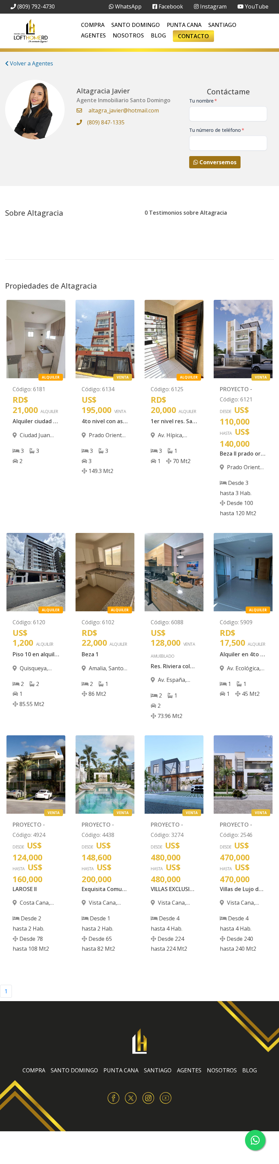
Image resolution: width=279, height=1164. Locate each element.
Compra (92, 25)
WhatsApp (128, 6)
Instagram (213, 6)
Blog (158, 35)
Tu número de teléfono (216, 130)
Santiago (222, 25)
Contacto (193, 36)
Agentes (93, 35)
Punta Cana (184, 25)
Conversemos (217, 162)
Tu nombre (203, 100)
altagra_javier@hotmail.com (123, 110)
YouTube (256, 6)
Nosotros (128, 35)
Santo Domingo (135, 25)
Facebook (170, 6)
